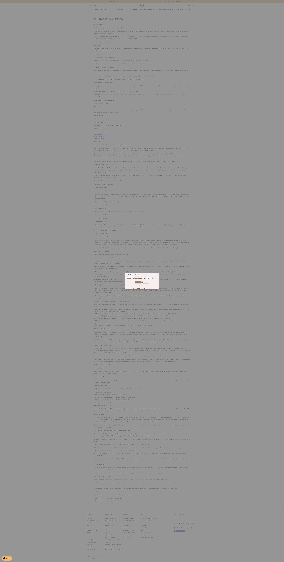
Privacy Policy (152, 278)
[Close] (157, 273)
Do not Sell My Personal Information (143, 288)
